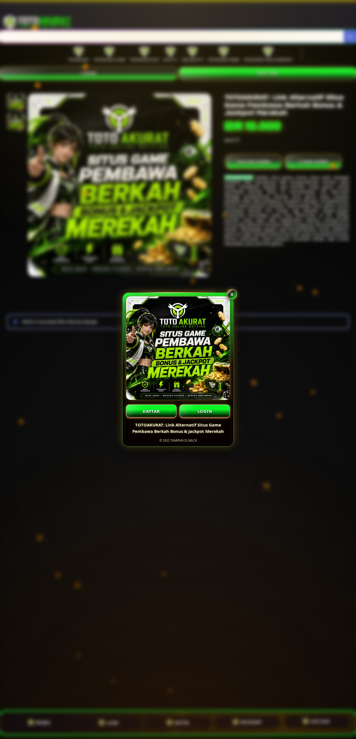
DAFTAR (151, 411)
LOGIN (204, 411)
